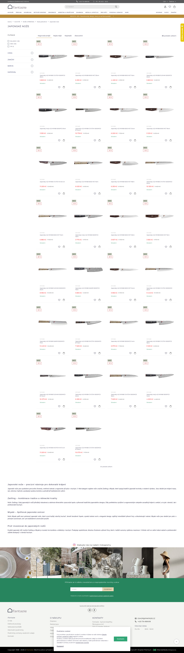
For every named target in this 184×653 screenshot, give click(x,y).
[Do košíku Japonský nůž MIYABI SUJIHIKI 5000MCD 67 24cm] (64, 406)
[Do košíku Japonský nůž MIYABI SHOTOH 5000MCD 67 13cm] (99, 353)
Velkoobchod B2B (14, 627)
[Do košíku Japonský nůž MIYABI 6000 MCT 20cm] (99, 87)
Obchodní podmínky (16, 630)
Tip (11, 46)
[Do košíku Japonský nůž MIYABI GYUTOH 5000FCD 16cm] (170, 353)
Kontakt (11, 636)
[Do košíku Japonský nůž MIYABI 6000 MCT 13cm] (135, 87)
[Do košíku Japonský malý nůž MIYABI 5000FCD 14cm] (170, 406)
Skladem (14, 41)
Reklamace (54, 624)
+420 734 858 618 (144, 621)
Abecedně (79, 36)
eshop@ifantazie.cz (146, 618)
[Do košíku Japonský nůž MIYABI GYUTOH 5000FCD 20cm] (64, 87)
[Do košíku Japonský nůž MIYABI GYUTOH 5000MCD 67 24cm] (99, 140)
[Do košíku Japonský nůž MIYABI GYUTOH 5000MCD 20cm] (170, 300)
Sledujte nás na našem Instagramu (94, 545)
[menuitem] (10, 12)
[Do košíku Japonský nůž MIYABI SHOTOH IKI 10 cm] (64, 459)
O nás (10, 621)
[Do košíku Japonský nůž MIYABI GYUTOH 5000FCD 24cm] (99, 406)
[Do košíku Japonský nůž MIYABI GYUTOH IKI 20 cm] (64, 193)
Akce (13, 44)
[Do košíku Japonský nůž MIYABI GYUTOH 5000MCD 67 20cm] (99, 459)
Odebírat (108, 589)
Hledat (116, 7)
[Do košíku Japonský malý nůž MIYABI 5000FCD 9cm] (64, 140)
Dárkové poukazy (14, 624)
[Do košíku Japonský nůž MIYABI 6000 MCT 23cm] (135, 246)
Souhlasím (120, 639)
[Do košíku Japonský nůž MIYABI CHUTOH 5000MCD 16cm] (135, 406)
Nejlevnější (57, 36)
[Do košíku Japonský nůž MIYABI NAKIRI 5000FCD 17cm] (99, 300)
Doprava (53, 621)
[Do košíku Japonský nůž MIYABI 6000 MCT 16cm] (170, 140)
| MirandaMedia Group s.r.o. (164, 650)
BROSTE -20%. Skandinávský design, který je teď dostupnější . (90, 16)
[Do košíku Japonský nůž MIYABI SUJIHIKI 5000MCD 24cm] (64, 300)
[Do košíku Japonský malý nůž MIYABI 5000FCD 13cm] (99, 246)
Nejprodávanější (44, 36)
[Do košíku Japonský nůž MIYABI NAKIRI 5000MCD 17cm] (64, 353)
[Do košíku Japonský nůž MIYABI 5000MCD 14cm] (135, 353)
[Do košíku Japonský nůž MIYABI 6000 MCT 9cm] (99, 193)
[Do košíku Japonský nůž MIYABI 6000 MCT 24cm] (135, 140)
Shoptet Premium (144, 650)
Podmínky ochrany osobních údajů (21, 633)
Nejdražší (68, 36)
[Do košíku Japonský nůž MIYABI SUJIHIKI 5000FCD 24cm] (170, 87)
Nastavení (60, 646)
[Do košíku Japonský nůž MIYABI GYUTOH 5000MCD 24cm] (170, 193)
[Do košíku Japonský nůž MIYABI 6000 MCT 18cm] (135, 193)
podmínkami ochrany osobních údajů (101, 596)
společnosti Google (82, 642)
